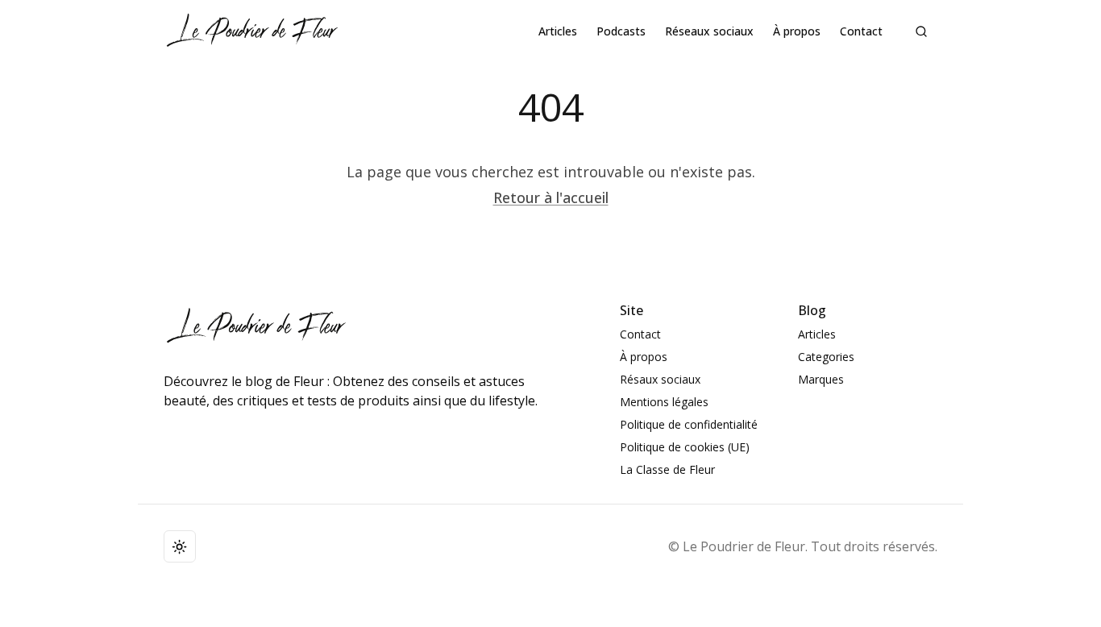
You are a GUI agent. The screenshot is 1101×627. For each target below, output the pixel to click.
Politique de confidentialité (689, 424)
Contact (861, 31)
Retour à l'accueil (551, 197)
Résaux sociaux (660, 379)
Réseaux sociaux (709, 31)
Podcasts (621, 31)
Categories (826, 356)
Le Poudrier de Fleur (744, 546)
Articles (557, 31)
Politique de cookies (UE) (685, 447)
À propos (797, 31)
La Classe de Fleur (667, 469)
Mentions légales (664, 401)
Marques (821, 379)
